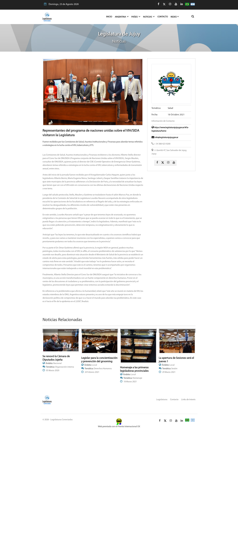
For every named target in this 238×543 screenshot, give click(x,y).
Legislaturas (161, 400)
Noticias (147, 17)
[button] (50, 92)
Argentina (120, 17)
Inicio (110, 17)
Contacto (162, 17)
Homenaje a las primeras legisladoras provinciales (134, 369)
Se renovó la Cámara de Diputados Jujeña (56, 358)
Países (134, 17)
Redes (174, 17)
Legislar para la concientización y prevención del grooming (99, 360)
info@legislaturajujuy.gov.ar (166, 138)
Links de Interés (188, 400)
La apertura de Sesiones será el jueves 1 (176, 360)
